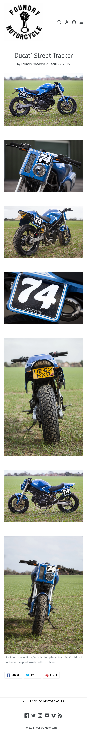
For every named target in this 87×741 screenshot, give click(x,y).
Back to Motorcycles (46, 701)
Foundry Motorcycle (46, 727)
